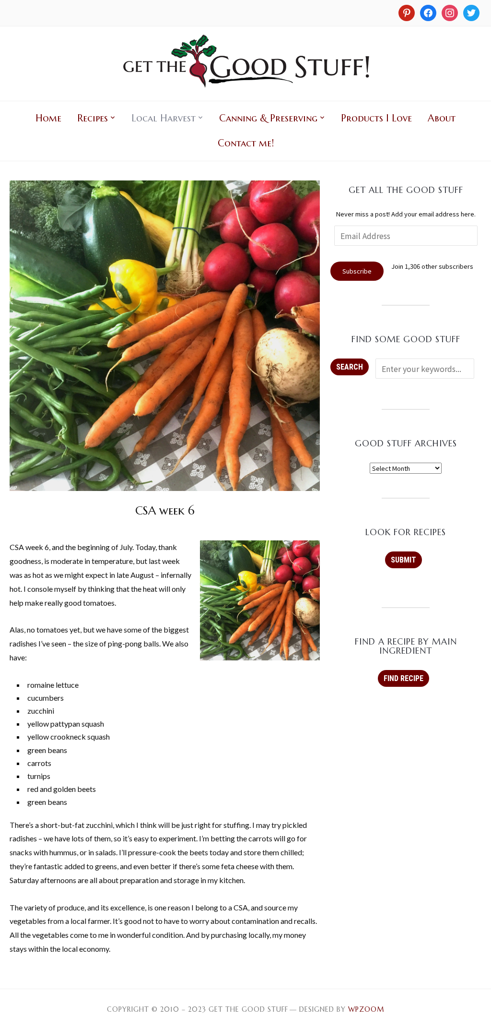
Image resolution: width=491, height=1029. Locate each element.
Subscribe (357, 270)
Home (48, 118)
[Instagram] (406, 12)
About (442, 118)
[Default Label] (450, 12)
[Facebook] (428, 12)
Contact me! (246, 143)
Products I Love (376, 118)
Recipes (92, 118)
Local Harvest (163, 118)
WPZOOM (366, 1009)
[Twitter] (471, 12)
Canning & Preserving (268, 118)
